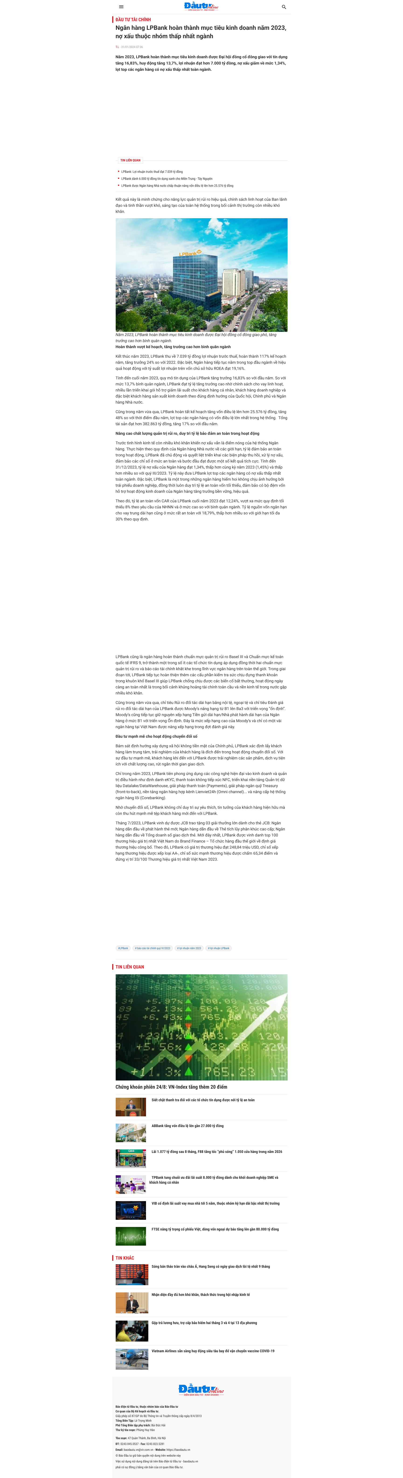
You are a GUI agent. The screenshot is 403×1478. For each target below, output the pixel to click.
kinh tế (149, 443)
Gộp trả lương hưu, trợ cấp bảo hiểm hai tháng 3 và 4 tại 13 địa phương (204, 1323)
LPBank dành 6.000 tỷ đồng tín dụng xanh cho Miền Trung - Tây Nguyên (167, 179)
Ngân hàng (203, 362)
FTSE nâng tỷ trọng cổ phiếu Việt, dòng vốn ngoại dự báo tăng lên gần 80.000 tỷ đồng (215, 1229)
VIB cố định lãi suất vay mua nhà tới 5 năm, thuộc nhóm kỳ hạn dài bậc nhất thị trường (216, 1203)
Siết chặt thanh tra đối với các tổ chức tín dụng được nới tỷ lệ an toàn (203, 1100)
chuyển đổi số (184, 736)
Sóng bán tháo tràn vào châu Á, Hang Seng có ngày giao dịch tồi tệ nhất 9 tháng (211, 1266)
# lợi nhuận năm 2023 (189, 948)
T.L (117, 47)
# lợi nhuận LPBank (218, 948)
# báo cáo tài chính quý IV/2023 (152, 948)
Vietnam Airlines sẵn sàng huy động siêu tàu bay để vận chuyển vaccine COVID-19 (213, 1351)
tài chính (167, 669)
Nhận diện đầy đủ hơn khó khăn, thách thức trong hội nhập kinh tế (201, 1294)
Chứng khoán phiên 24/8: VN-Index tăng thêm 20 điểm (171, 1087)
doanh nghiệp (269, 390)
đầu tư (126, 758)
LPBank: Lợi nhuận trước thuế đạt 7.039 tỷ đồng (152, 172)
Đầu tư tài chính (133, 19)
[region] (202, 115)
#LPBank (123, 948)
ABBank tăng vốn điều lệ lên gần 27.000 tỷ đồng (188, 1126)
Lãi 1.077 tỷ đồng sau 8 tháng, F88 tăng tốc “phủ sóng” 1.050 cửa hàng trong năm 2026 (217, 1151)
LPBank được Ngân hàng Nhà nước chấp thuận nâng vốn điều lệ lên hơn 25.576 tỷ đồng (177, 186)
